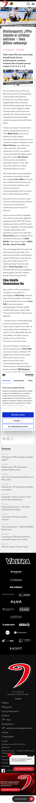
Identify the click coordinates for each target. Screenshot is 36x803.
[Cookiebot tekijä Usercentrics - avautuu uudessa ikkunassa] (25, 375)
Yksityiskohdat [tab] (18, 380)
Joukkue (5, 715)
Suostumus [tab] (6, 380)
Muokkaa (17, 421)
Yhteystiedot (8, 736)
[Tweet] (8, 439)
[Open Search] (28, 4)
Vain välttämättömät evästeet (18, 426)
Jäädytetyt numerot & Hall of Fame (13, 744)
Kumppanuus (8, 724)
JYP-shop (6, 719)
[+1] (12, 439)
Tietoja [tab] (30, 380)
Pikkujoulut (7, 707)
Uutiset (5, 732)
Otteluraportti (8, 49)
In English (5, 741)
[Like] (4, 439)
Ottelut (5, 702)
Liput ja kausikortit (10, 711)
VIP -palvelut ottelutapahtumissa (17, 728)
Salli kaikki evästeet (18, 415)
